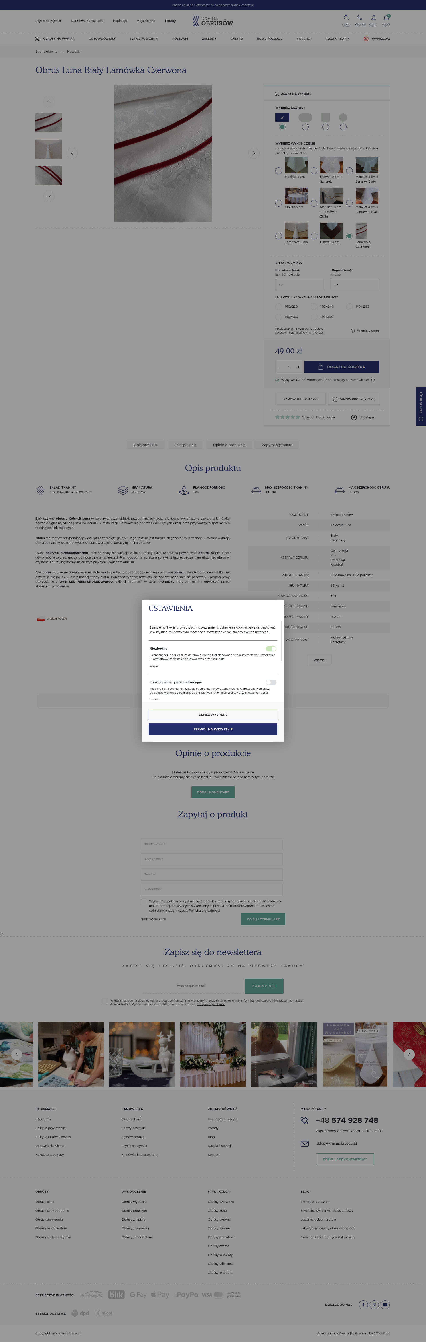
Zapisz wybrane (213, 715)
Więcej (154, 666)
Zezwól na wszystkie (213, 729)
